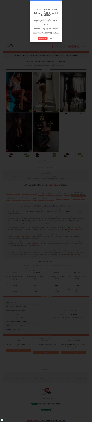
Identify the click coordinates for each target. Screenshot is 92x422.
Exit (51, 38)
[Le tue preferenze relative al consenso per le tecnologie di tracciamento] (2, 420)
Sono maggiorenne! (42, 38)
